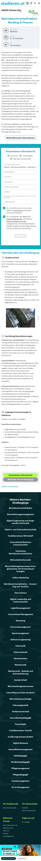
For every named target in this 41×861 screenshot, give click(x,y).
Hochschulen (18, 210)
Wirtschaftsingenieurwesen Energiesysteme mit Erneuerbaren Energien (20, 569)
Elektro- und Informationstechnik (20, 529)
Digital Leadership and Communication (20, 600)
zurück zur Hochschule (9, 486)
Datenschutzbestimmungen (16, 221)
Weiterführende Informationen (20, 137)
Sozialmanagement (20, 781)
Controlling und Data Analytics (20, 692)
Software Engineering (20, 639)
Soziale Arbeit (20, 680)
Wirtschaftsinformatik (20, 560)
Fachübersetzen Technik (20, 730)
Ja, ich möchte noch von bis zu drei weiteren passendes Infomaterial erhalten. (19, 210)
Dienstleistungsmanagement (20, 514)
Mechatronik (20, 664)
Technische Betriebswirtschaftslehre (20, 552)
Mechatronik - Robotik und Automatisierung (20, 672)
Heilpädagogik (20, 755)
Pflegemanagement (20, 768)
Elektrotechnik (20, 652)
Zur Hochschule (22, 858)
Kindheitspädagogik (20, 762)
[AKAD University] (34, 13)
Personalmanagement (20, 627)
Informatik (20, 645)
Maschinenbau (20, 658)
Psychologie (20, 724)
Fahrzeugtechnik (20, 705)
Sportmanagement (20, 633)
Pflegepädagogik (20, 774)
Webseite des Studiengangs (20, 479)
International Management (20, 614)
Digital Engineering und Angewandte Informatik (21, 522)
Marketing (20, 620)
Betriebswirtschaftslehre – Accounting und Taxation (20, 585)
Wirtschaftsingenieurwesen (20, 686)
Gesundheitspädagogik (20, 717)
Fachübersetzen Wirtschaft (20, 535)
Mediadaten (25, 808)
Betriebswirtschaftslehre (20, 508)
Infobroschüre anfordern (8, 858)
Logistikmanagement (20, 608)
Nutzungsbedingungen (14, 219)
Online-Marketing (20, 577)
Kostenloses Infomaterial (20, 475)
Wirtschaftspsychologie (20, 699)
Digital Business (20, 743)
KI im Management (20, 787)
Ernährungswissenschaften (20, 736)
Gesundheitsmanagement (21, 749)
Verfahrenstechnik (20, 711)
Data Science (21, 592)
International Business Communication (20, 543)
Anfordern (20, 235)
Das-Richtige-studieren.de (10, 825)
